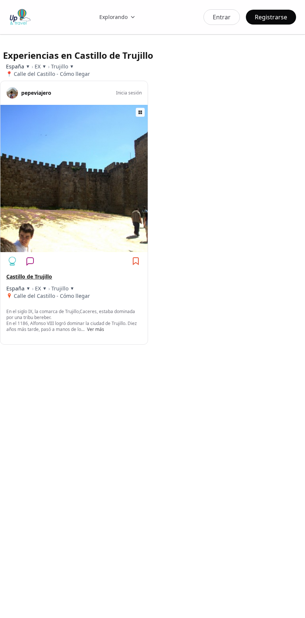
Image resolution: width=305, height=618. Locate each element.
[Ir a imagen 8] (90, 248)
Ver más (95, 329)
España (15, 66)
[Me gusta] (12, 261)
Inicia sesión (129, 93)
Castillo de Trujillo (29, 276)
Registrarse (271, 17)
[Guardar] (136, 261)
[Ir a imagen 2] (63, 248)
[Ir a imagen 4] (72, 248)
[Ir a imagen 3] (67, 248)
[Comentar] (30, 261)
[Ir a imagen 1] (58, 248)
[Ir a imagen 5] (76, 248)
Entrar (222, 17)
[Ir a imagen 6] (81, 248)
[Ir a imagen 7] (85, 248)
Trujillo (59, 66)
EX (38, 66)
